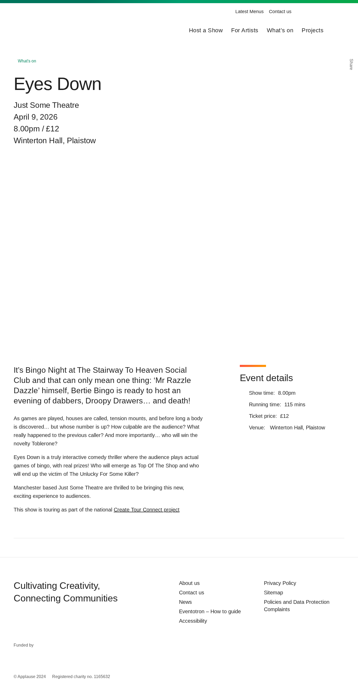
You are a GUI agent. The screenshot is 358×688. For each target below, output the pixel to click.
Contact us (280, 11)
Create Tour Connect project (147, 510)
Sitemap (273, 592)
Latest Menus (249, 11)
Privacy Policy (280, 583)
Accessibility (193, 621)
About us (189, 583)
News (185, 602)
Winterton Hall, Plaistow (55, 140)
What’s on (280, 30)
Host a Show (206, 30)
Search (336, 30)
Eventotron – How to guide (210, 611)
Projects (312, 30)
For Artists (244, 30)
